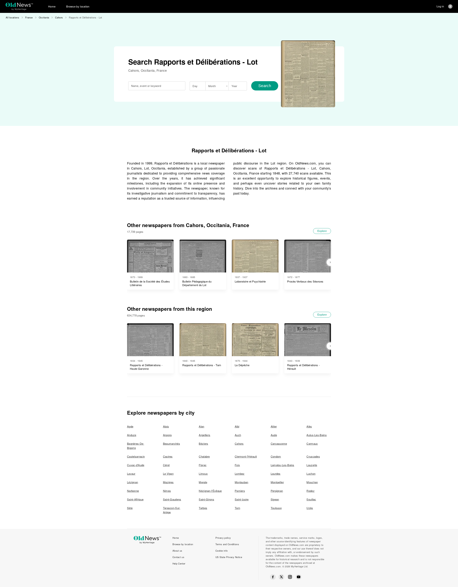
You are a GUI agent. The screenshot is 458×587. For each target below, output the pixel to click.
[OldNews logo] (19, 5)
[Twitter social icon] (281, 577)
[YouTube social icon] (298, 577)
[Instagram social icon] (290, 577)
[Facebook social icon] (273, 577)
